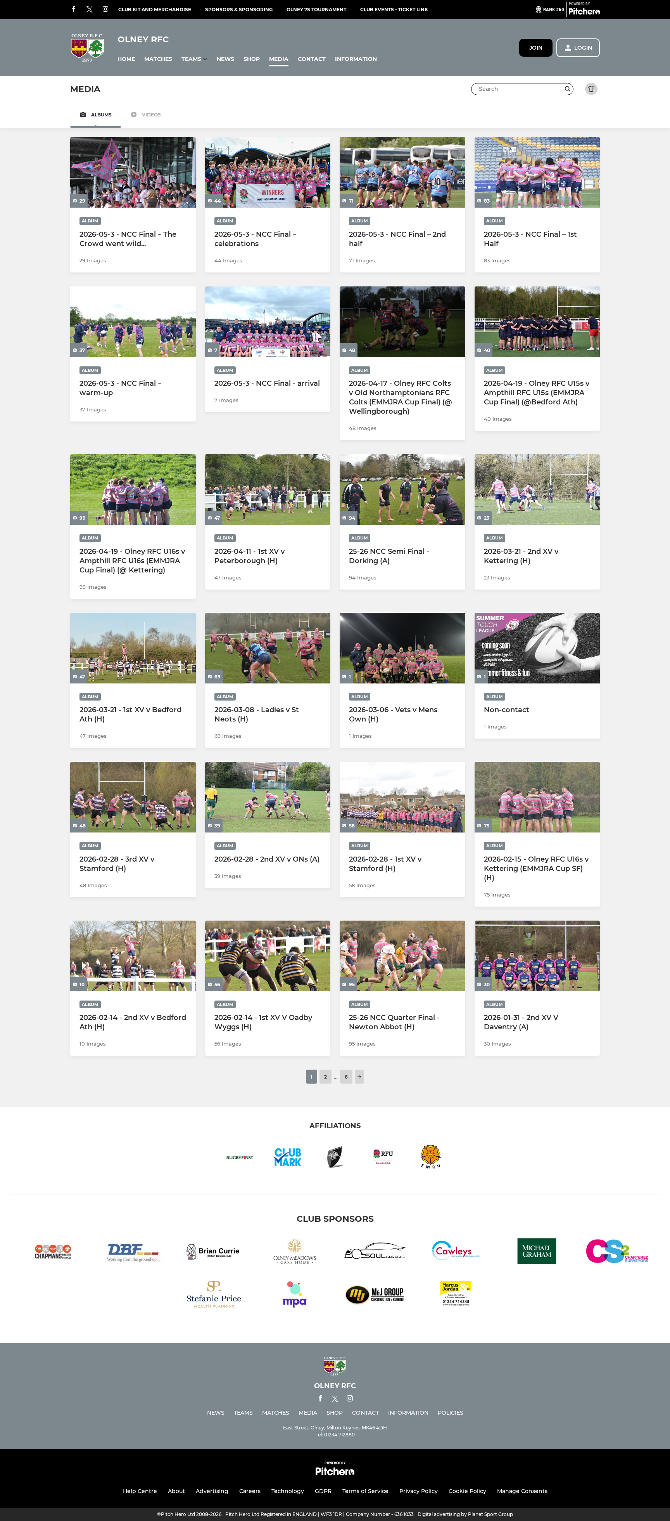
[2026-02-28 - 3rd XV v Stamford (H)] (133, 797)
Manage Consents (522, 1491)
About (176, 1491)
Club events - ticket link (394, 9)
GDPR (323, 1491)
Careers (250, 1491)
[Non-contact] (537, 648)
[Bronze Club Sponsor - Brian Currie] (214, 1252)
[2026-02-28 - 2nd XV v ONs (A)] (268, 797)
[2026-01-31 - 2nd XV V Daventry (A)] (537, 956)
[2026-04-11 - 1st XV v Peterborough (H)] (268, 489)
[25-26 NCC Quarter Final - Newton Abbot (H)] (402, 956)
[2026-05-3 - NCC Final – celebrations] (268, 172)
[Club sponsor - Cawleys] (456, 1252)
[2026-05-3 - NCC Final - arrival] (268, 321)
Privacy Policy (418, 1491)
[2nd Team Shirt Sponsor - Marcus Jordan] (456, 1295)
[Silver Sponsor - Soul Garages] (375, 1252)
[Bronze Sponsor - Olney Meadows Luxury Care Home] (295, 1252)
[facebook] (73, 9)
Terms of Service (365, 1491)
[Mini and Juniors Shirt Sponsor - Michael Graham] (537, 1252)
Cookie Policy (467, 1491)
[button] (126, 59)
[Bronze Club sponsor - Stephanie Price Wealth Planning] (214, 1295)
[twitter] (89, 9)
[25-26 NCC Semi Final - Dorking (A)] (402, 489)
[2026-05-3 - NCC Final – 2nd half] (402, 172)
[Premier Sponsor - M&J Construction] (375, 1295)
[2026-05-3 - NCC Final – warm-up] (133, 321)
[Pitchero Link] (584, 12)
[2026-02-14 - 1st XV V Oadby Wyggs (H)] (268, 956)
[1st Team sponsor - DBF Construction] (133, 1252)
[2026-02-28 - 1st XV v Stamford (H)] (402, 797)
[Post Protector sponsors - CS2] (617, 1252)
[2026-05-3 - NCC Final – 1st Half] (537, 172)
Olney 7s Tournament (316, 9)
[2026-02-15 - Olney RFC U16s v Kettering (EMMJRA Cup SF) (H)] (537, 797)
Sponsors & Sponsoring (239, 9)
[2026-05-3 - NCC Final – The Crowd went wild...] (133, 172)
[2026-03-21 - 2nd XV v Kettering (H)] (537, 489)
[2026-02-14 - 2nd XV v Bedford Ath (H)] (133, 956)
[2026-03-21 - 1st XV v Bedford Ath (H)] (133, 648)
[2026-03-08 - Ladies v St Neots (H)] (268, 648)
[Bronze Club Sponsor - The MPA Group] (295, 1295)
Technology (287, 1491)
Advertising (212, 1491)
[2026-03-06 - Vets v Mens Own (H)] (402, 648)
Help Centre (140, 1491)
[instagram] (105, 9)
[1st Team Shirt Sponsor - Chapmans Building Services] (53, 1252)
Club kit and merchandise (154, 9)
